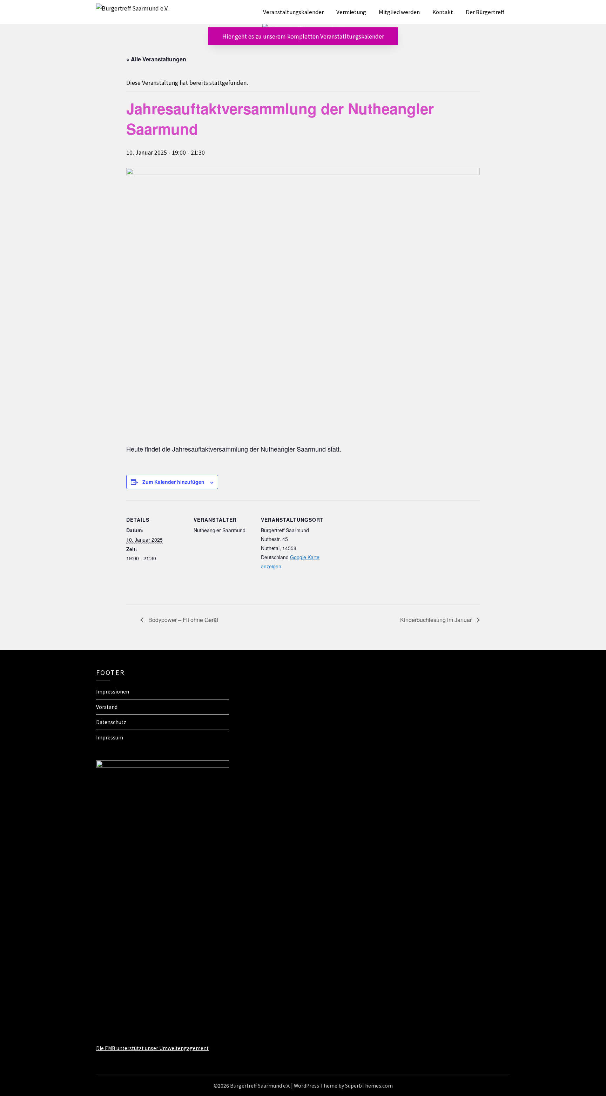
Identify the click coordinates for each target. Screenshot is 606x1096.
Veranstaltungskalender (293, 11)
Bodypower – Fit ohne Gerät (182, 620)
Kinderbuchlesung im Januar (436, 620)
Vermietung (351, 11)
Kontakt (442, 11)
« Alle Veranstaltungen (156, 59)
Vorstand (106, 706)
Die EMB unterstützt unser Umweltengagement (152, 1047)
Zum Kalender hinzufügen (173, 481)
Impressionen (112, 691)
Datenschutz (111, 721)
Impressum (109, 737)
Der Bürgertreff (485, 11)
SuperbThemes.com (369, 1085)
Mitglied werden (399, 11)
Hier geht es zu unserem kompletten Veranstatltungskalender (303, 36)
